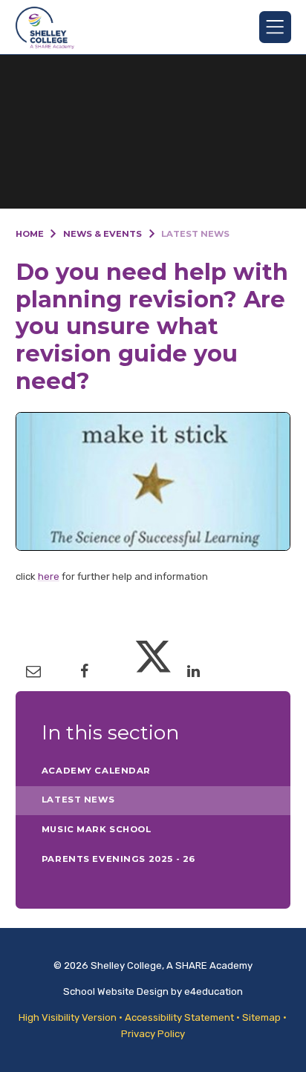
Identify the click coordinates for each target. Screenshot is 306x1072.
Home (30, 234)
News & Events (102, 234)
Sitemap (261, 1017)
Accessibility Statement (179, 1017)
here (48, 576)
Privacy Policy (153, 1033)
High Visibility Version (68, 1017)
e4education (213, 991)
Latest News (195, 234)
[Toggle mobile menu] (275, 27)
